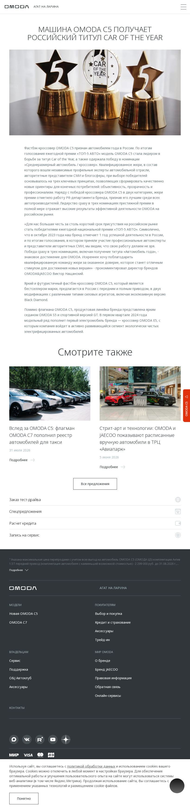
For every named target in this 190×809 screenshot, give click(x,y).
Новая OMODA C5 (23, 613)
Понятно (24, 798)
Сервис (14, 660)
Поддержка (18, 669)
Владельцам (18, 652)
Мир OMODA (104, 652)
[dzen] (65, 739)
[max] (14, 739)
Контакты (17, 708)
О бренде (102, 660)
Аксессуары (104, 631)
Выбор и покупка (108, 613)
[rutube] (39, 739)
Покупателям (105, 605)
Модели (15, 605)
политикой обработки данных (91, 766)
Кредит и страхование (113, 622)
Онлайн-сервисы (108, 695)
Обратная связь (107, 687)
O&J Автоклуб (20, 678)
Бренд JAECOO (106, 669)
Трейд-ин (102, 640)
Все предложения (95, 484)
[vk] (27, 739)
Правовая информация (113, 678)
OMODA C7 (18, 622)
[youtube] (52, 739)
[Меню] (183, 6)
